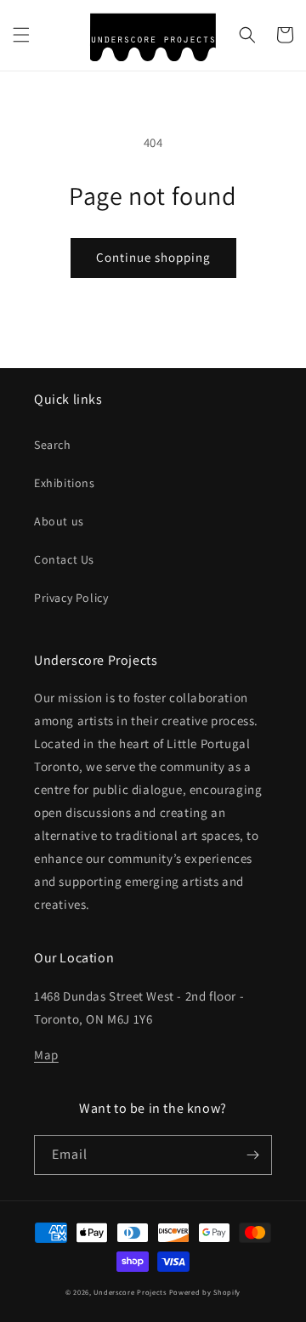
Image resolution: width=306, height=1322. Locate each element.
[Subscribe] (252, 1155)
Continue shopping (153, 257)
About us (59, 521)
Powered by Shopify (205, 1291)
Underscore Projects (130, 1291)
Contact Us (64, 559)
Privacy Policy (71, 597)
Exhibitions (64, 483)
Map (46, 1055)
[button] (21, 35)
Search (52, 444)
